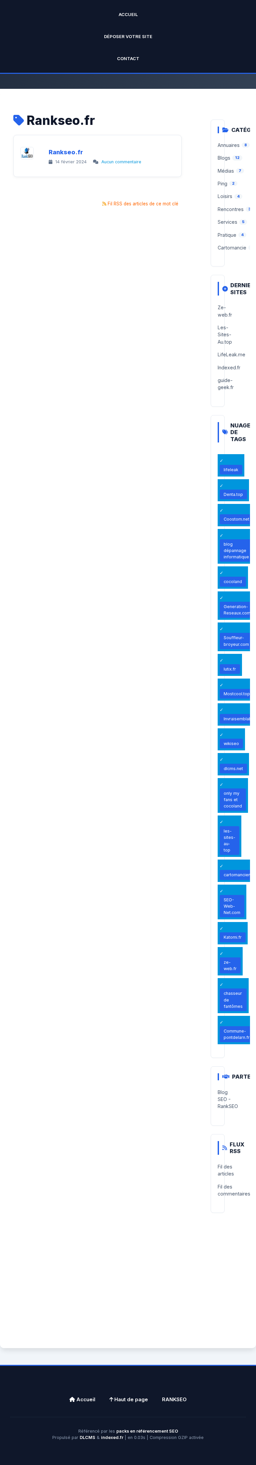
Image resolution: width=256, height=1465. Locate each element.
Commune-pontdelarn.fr (237, 1034)
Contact (128, 58)
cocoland (233, 581)
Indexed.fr (229, 367)
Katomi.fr (233, 937)
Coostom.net (236, 519)
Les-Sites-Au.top (225, 335)
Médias (226, 171)
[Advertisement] (128, 1288)
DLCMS (87, 1437)
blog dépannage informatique (236, 550)
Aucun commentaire (121, 161)
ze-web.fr (230, 965)
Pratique (227, 235)
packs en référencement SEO (147, 1431)
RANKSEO (174, 1399)
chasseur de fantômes (233, 1000)
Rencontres (231, 209)
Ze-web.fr (225, 311)
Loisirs (225, 196)
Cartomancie (232, 247)
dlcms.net (233, 768)
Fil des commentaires (234, 1190)
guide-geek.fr (226, 383)
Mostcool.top (237, 693)
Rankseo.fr (66, 152)
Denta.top (233, 494)
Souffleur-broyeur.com (236, 641)
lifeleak (231, 469)
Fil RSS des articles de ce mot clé (143, 203)
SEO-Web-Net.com (232, 906)
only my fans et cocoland (233, 799)
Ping (222, 183)
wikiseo (231, 743)
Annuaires (229, 145)
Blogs (224, 158)
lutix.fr (230, 669)
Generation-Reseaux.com (237, 609)
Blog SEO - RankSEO (228, 1099)
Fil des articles (226, 1170)
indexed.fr (112, 1437)
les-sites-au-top (229, 841)
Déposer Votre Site (128, 36)
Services (227, 222)
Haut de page (130, 1399)
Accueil (128, 14)
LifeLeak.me (231, 354)
